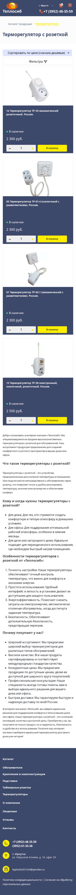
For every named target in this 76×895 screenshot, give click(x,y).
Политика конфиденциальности (22, 879)
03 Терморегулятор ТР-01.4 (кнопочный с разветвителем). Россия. (32, 203)
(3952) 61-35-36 (22, 846)
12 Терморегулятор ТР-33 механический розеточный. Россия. (32, 112)
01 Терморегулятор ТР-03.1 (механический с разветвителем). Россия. (34, 294)
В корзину (52, 148)
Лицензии (10, 811)
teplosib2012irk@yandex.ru (28, 869)
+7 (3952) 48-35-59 (58, 11)
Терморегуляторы (15, 794)
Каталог (8, 759)
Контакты (9, 828)
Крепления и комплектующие (24, 774)
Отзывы (8, 819)
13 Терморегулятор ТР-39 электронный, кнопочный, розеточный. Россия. (31, 384)
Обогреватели (12, 767)
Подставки (10, 781)
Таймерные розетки (17, 787)
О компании (11, 802)
